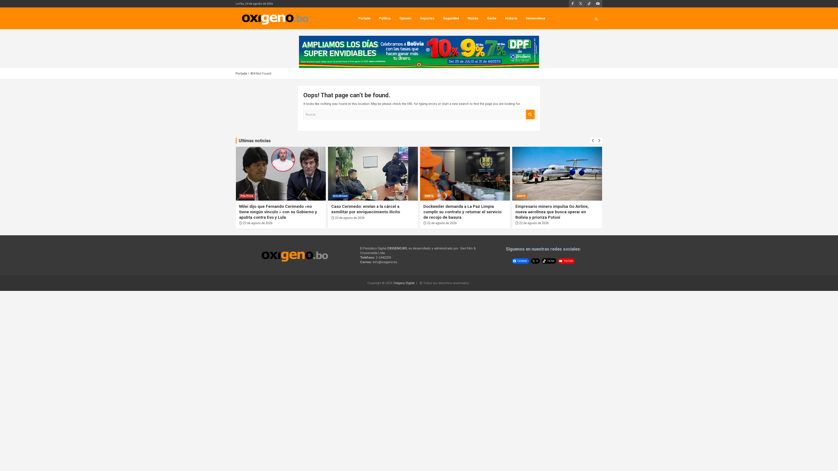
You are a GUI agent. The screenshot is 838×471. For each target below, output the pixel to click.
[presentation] (593, 141)
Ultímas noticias (255, 140)
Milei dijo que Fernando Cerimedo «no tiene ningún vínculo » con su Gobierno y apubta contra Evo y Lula (278, 212)
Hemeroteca (535, 18)
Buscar (530, 114)
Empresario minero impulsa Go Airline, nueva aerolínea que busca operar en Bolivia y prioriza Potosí (552, 212)
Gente (491, 18)
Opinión (405, 18)
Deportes (427, 18)
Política (385, 18)
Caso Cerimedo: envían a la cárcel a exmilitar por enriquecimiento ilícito (365, 209)
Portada (364, 18)
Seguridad (451, 18)
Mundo (473, 18)
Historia (511, 18)
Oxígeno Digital (403, 283)
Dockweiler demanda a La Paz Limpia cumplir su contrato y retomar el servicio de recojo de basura (462, 212)
